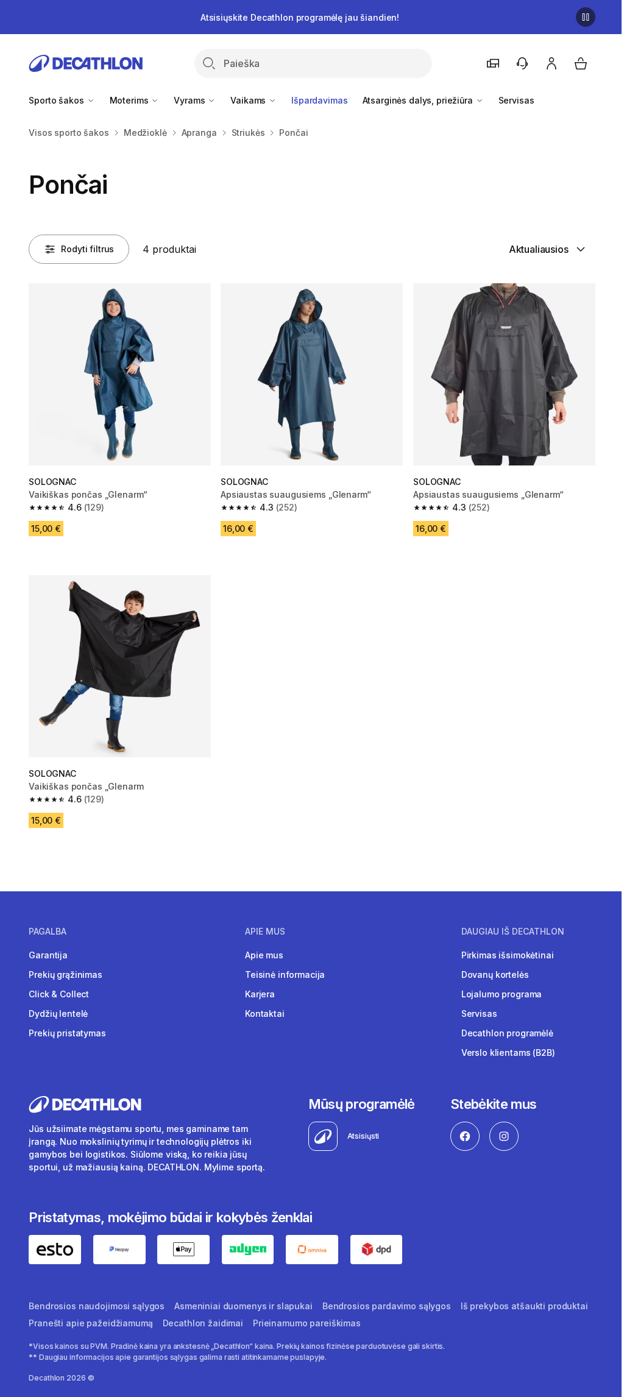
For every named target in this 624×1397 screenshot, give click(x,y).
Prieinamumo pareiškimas (307, 1323)
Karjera (260, 994)
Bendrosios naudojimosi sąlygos (97, 1306)
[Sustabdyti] (585, 17)
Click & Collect (59, 994)
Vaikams (249, 100)
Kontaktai (265, 1013)
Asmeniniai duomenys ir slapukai (243, 1306)
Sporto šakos (57, 100)
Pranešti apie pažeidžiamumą (90, 1323)
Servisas (516, 100)
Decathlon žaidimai (203, 1323)
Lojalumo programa (501, 994)
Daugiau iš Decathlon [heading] (512, 931)
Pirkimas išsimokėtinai (507, 955)
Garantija (48, 955)
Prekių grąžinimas (65, 974)
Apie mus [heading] (265, 931)
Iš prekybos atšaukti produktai (524, 1306)
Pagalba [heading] (47, 931)
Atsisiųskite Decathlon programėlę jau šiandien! (299, 17)
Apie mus (264, 955)
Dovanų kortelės (495, 974)
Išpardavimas (319, 100)
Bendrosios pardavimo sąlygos (386, 1306)
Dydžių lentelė (58, 1013)
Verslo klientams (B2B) (508, 1052)
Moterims (130, 100)
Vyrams (190, 100)
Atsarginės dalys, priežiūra (419, 100)
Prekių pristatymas (67, 1033)
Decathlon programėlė (507, 1033)
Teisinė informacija (285, 974)
